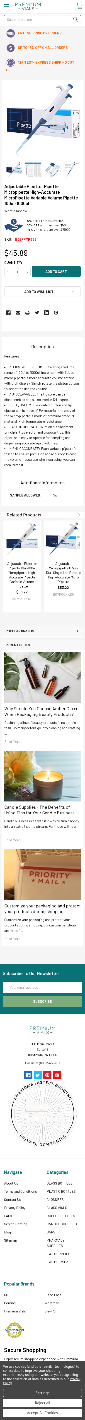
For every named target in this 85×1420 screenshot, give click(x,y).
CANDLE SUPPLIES (62, 1224)
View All (50, 1311)
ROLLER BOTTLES (61, 1216)
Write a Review (15, 211)
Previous (72, 515)
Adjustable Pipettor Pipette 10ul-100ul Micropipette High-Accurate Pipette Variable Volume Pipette (22, 574)
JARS (51, 1232)
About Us (11, 1183)
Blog (7, 1232)
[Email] (18, 313)
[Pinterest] (56, 313)
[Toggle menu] (6, 6)
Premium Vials (15, 1311)
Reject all (42, 1402)
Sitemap (10, 1240)
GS (6, 1295)
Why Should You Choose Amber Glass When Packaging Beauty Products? (40, 711)
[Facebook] (8, 313)
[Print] (27, 313)
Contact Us (12, 1199)
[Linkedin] (46, 313)
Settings (43, 1392)
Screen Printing (15, 1224)
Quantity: (13, 262)
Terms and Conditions (20, 1191)
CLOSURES (55, 1199)
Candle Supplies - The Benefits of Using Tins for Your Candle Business (39, 809)
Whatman (51, 1303)
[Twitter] (37, 313)
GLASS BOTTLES (60, 1183)
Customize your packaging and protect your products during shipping (42, 908)
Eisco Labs (52, 1295)
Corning (10, 1303)
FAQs (8, 1216)
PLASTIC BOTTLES (61, 1191)
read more (12, 741)
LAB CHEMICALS (60, 1262)
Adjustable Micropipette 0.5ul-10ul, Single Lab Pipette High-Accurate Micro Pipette (63, 572)
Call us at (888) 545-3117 (42, 1063)
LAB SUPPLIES (58, 1254)
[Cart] (79, 6)
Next (78, 515)
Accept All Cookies (42, 1412)
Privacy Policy (14, 1207)
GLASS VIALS (57, 1207)
